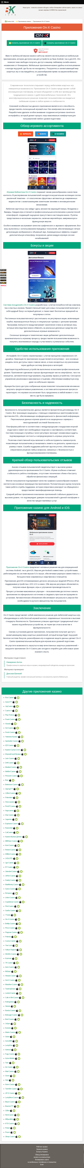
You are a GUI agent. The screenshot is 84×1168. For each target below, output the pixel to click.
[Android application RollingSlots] (18, 1002)
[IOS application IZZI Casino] (15, 745)
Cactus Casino (10, 941)
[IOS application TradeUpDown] (17, 989)
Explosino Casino (11, 824)
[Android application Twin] (13, 1063)
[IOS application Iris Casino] (14, 1067)
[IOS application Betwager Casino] (19, 1015)
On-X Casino (9, 919)
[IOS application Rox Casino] (15, 697)
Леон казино (9, 802)
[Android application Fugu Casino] (19, 1054)
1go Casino (9, 863)
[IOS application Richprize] (13, 893)
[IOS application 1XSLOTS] (14, 858)
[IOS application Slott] (10, 1080)
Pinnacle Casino (11, 776)
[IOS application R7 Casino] (14, 867)
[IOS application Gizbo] (11, 1036)
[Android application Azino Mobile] (19, 1058)
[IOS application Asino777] (13, 702)
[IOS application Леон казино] (16, 802)
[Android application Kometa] (15, 1028)
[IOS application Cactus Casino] (17, 941)
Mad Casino (9, 1071)
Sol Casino (9, 728)
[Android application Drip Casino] (18, 815)
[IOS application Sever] (11, 1076)
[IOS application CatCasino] (14, 832)
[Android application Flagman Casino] (21, 932)
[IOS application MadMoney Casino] (20, 884)
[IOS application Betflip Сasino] (16, 923)
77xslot (7, 915)
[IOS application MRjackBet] (14, 1119)
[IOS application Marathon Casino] (19, 984)
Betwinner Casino (11, 784)
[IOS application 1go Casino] (15, 863)
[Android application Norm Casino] (19, 1084)
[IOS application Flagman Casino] (18, 932)
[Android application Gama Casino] (19, 889)
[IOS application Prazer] (11, 1132)
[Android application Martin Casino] (19, 1032)
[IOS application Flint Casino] (15, 906)
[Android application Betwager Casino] (22, 1015)
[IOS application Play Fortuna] (16, 715)
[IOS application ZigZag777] (14, 789)
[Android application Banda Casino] (20, 1010)
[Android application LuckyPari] (17, 1045)
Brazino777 (9, 1106)
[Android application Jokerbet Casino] (21, 871)
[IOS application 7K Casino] (14, 963)
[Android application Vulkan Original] (20, 950)
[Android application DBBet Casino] (20, 854)
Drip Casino (9, 815)
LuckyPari (8, 1045)
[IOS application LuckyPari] (14, 1045)
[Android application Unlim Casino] (19, 897)
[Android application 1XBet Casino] (19, 793)
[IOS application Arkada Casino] (17, 976)
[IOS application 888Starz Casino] (18, 841)
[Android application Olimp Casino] (19, 1136)
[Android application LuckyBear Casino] (23, 1097)
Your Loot (8, 945)
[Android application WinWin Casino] (21, 954)
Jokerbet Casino (11, 871)
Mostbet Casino (10, 767)
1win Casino (9, 758)
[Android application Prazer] (14, 1132)
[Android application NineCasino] (18, 1115)
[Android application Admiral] (15, 1050)
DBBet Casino (10, 854)
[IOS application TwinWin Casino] (18, 1089)
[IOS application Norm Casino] (16, 1084)
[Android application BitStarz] (15, 971)
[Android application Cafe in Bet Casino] (23, 997)
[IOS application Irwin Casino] (15, 967)
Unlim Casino (10, 897)
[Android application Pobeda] (15, 937)
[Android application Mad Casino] (18, 1071)
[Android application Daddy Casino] (20, 880)
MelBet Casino (10, 771)
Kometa (8, 1028)
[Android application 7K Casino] (17, 963)
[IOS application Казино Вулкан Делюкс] (23, 837)
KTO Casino (9, 1123)
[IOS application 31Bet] (11, 1110)
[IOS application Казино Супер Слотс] (22, 750)
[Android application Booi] (13, 780)
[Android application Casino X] (16, 710)
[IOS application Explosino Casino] (19, 824)
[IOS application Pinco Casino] (16, 928)
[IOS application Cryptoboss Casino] (20, 902)
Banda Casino (10, 1010)
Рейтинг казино (42, 1147)
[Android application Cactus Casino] (20, 941)
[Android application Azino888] (16, 1041)
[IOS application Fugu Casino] (16, 1054)
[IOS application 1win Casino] (15, 758)
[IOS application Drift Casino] (15, 763)
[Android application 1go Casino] (18, 863)
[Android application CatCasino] (17, 832)
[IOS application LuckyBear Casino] (20, 1097)
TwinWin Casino (11, 1089)
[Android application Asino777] (16, 702)
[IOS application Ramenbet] (14, 828)
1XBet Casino (10, 793)
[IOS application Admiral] (12, 1050)
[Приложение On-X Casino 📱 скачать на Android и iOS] (42, 35)
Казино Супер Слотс (12, 750)
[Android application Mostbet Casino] (20, 767)
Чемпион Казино (11, 737)
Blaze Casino (10, 1102)
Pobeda (8, 937)
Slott (6, 1080)
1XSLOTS (8, 858)
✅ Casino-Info (9, 21)
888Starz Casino (11, 841)
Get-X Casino (10, 980)
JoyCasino (9, 706)
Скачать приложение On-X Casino (25, 43)
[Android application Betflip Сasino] (19, 923)
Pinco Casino (10, 928)
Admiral (8, 1050)
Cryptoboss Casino (12, 902)
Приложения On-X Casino (42, 27)
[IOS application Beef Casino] (15, 1019)
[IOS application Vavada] (12, 724)
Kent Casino (9, 845)
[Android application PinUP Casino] (20, 806)
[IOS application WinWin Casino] (18, 954)
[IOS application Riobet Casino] (17, 850)
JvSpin (7, 1023)
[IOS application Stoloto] (12, 1006)
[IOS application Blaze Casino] (16, 1102)
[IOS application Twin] (10, 1063)
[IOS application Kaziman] (13, 958)
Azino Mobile (9, 1058)
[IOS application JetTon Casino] (17, 876)
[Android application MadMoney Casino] (23, 884)
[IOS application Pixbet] (11, 1128)
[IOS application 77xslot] (12, 915)
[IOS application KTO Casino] (15, 1123)
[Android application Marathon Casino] (22, 984)
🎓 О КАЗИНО (58, 134)
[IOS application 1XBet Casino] (16, 793)
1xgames (8, 819)
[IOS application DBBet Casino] (17, 854)
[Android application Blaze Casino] (19, 1102)
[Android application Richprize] (16, 893)
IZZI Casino (9, 745)
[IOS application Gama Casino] (16, 889)
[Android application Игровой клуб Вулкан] (25, 754)
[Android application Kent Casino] (18, 845)
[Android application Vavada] (15, 724)
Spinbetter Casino (11, 741)
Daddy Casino (10, 880)
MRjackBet (9, 1119)
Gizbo (7, 1036)
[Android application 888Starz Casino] (21, 841)
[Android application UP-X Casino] (19, 1093)
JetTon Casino (10, 876)
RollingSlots (9, 1002)
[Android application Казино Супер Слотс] (25, 750)
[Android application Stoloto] (14, 1006)
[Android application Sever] (14, 1076)
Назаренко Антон (14, 662)
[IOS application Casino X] (13, 710)
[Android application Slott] (13, 1080)
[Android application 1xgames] (16, 819)
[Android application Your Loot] (16, 945)
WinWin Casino (10, 954)
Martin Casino (10, 1032)
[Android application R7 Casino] (17, 867)
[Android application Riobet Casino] (20, 850)
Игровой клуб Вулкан (13, 754)
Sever (7, 1076)
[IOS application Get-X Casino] (16, 980)
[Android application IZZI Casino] (18, 745)
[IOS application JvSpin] (11, 1023)
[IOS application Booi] (10, 780)
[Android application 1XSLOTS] (17, 858)
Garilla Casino (10, 910)
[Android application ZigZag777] (17, 789)
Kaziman (8, 958)
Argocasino (9, 810)
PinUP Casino (10, 806)
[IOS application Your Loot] (13, 945)
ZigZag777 (9, 789)
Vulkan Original (10, 950)
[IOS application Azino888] (13, 1041)
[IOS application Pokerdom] (14, 797)
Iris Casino (9, 1067)
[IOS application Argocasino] (15, 810)
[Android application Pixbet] (14, 1128)
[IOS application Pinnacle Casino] (18, 776)
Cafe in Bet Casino (11, 997)
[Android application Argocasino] (17, 810)
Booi (7, 780)
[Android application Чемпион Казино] (22, 737)
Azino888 (8, 1041)
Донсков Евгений (14, 673)
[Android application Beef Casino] (18, 1019)
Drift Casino (9, 763)
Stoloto (7, 1006)
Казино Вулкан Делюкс (13, 837)
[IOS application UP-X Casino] (16, 1093)
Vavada (8, 724)
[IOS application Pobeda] (12, 937)
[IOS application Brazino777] (15, 1106)
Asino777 (8, 702)
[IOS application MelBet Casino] (17, 771)
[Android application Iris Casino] (17, 1067)
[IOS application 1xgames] (13, 819)
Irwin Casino (9, 967)
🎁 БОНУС (41, 134)
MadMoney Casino (12, 884)
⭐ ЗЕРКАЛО (25, 134)
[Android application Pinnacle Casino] (21, 776)
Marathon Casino (11, 984)
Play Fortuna (9, 715)
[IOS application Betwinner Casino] (19, 784)
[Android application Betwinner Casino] (22, 784)
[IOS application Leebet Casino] (17, 993)
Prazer (7, 1132)
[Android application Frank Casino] (19, 719)
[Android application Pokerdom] (17, 797)
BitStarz (8, 971)
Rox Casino (9, 697)
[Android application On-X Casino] (19, 919)
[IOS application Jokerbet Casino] (18, 871)
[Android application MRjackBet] (17, 1119)
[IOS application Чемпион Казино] (19, 737)
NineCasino (9, 1115)
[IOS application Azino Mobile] (16, 1058)
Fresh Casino (10, 732)
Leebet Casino (10, 993)
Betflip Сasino (10, 923)
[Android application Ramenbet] (17, 828)
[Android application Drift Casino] (18, 763)
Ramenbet (9, 828)
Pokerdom (8, 797)
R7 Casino (9, 867)
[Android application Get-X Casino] (19, 980)
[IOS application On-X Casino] (16, 919)
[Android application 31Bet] (14, 1110)
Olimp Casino (10, 1136)
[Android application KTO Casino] (18, 1123)
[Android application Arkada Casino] (20, 976)
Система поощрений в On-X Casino (19, 305)
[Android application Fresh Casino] (19, 732)
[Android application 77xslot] (15, 915)
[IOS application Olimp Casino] (16, 1136)
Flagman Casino (11, 932)
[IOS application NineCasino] (15, 1115)
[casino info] (10, 11)
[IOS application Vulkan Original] (17, 950)
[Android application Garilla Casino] (20, 910)
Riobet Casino (10, 850)
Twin (7, 1063)
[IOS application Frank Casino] (16, 719)
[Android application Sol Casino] (17, 728)
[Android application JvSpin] (14, 1023)
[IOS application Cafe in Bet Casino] (20, 997)
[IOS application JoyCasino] (14, 706)
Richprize (8, 893)
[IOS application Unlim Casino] (16, 897)
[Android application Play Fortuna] (19, 715)
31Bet (7, 1110)
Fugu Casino (9, 1054)
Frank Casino (10, 719)
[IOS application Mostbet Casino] (18, 767)
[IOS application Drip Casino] (15, 815)
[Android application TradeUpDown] (20, 989)
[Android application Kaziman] (16, 958)
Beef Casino (9, 1019)
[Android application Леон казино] (19, 802)
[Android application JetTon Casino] (20, 876)
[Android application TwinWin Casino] (21, 1089)
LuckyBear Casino (11, 1097)
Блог (42, 1164)
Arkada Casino (10, 976)
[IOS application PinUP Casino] (17, 806)
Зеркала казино (42, 1149)
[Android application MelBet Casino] (20, 771)
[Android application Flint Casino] (18, 906)
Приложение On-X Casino (17, 567)
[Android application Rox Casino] (18, 697)
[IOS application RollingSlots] (15, 1002)
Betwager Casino (11, 1015)
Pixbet (7, 1128)
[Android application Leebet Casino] (20, 993)
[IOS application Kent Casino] (15, 845)
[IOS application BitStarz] (12, 971)
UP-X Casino (10, 1093)
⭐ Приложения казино (23, 21)
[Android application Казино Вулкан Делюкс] (26, 837)
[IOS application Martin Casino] (16, 1032)
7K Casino (9, 963)
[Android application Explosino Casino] (22, 824)
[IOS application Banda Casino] (17, 1010)
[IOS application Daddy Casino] (17, 880)
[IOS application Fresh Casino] (16, 732)
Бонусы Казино (42, 1152)
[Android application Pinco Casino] (19, 928)
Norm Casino (10, 1084)
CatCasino (9, 832)
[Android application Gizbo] (14, 1036)
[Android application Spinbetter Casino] (22, 741)
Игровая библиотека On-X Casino (21, 192)
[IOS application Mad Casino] (15, 1071)
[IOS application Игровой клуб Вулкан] (22, 754)
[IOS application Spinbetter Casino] (19, 741)
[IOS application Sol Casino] (14, 728)
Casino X (8, 710)
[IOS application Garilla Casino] (17, 910)
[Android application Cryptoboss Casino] (23, 902)
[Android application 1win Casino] (18, 758)
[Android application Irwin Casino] (18, 967)
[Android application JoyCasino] (17, 706)
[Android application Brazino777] (18, 1106)
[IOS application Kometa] (12, 1028)
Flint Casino (9, 906)
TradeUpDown (10, 989)
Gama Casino (10, 889)
